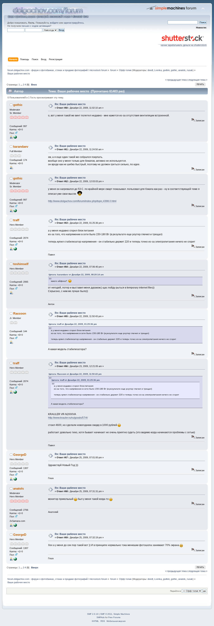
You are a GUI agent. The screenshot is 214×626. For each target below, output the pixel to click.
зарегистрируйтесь (74, 23)
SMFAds (100, 617)
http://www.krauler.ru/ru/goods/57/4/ (68, 417)
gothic (174, 70)
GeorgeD (19, 454)
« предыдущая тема (176, 80)
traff (16, 220)
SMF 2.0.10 (92, 614)
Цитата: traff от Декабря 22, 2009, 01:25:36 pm (73, 324)
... (21, 84)
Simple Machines (121, 614)
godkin (166, 70)
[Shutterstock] (15, 480)
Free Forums (114, 617)
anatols (182, 70)
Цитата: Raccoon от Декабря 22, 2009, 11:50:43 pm (75, 374)
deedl (150, 70)
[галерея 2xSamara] (15, 526)
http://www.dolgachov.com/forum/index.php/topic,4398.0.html (82, 201)
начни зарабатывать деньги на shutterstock (184, 45)
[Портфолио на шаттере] (15, 138)
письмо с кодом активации (36, 26)
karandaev (20, 146)
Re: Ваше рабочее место (70, 104)
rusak (190, 70)
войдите (54, 23)
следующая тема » (197, 80)
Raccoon (19, 313)
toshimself (20, 264)
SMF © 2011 (106, 614)
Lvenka (158, 70)
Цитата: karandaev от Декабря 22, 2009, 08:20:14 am (76, 274)
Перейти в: (175, 591)
